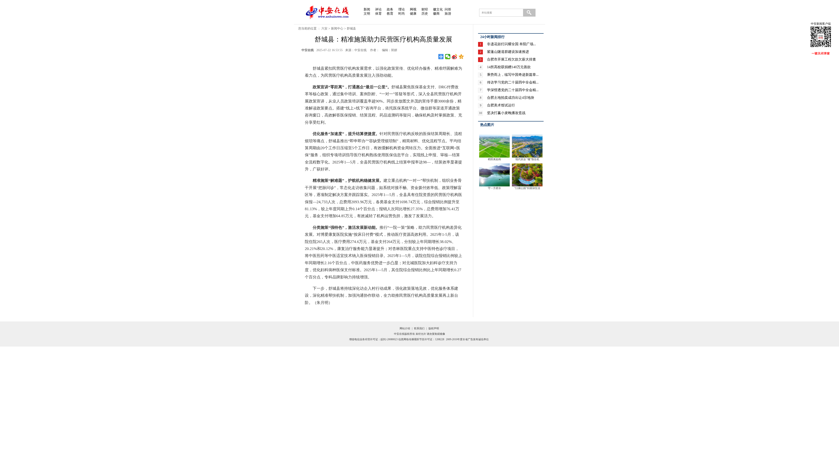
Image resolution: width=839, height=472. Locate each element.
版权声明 (433, 328)
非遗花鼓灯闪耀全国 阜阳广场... (511, 44)
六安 (324, 28)
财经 (424, 9)
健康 (413, 13)
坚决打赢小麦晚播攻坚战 (506, 113)
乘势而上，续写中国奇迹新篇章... (513, 74)
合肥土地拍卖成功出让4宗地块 (510, 97)
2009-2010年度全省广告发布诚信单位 (467, 339)
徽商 (436, 13)
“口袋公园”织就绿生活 (527, 188)
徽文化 (438, 9)
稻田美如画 (494, 159)
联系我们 (419, 328)
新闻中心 (337, 28)
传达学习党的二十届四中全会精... (513, 82)
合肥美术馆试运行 (501, 105)
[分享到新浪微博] (454, 56)
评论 (378, 9)
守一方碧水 (494, 188)
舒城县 (351, 28)
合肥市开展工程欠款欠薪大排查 (511, 59)
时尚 (401, 13)
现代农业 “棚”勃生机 (527, 159)
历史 (424, 13)
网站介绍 (405, 328)
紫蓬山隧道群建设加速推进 (508, 52)
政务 (390, 9)
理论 (401, 9)
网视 (413, 9)
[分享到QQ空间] (461, 56)
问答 (448, 9)
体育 (378, 13)
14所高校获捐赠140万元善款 (509, 67)
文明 (367, 13)
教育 (390, 13)
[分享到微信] (448, 56)
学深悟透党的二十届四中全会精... (513, 90)
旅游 (448, 13)
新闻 (367, 9)
